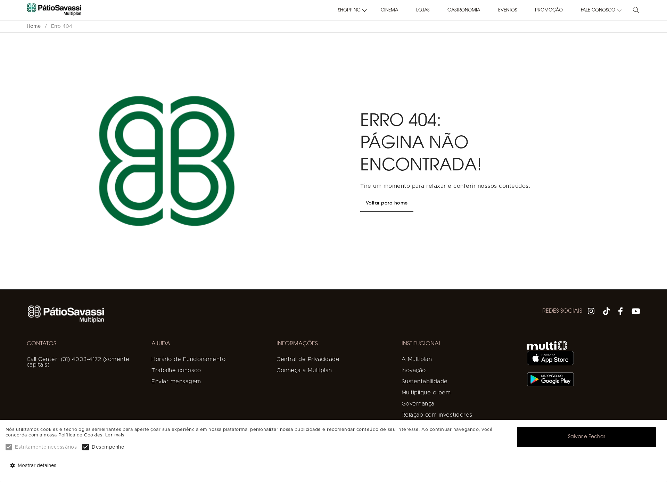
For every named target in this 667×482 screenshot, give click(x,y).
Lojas (422, 10)
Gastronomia (463, 10)
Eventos (507, 10)
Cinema (389, 10)
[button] (350, 10)
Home (34, 26)
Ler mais (114, 435)
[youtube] (636, 312)
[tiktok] (606, 312)
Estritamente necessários (46, 447)
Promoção (549, 10)
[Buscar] (636, 10)
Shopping (349, 10)
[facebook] (620, 312)
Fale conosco (598, 10)
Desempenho (108, 447)
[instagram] (591, 312)
